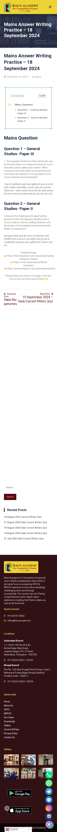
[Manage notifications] (7, 808)
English (13, 829)
